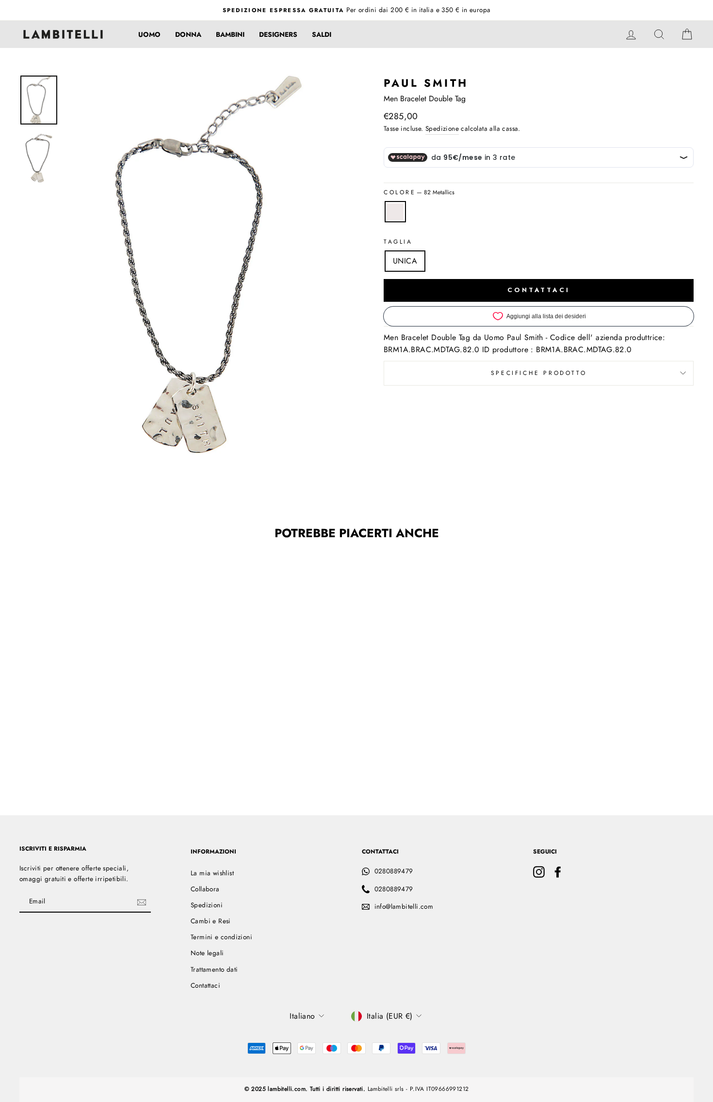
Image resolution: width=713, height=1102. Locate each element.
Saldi (321, 34)
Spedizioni (207, 905)
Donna (188, 34)
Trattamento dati (214, 969)
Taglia (398, 241)
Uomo (149, 34)
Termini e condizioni (221, 937)
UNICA (405, 260)
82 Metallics (395, 211)
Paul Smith (426, 83)
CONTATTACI (538, 290)
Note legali (207, 953)
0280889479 (393, 871)
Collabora (205, 889)
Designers (278, 34)
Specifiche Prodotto (538, 373)
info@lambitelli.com (404, 906)
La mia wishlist (212, 873)
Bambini (230, 34)
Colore (419, 192)
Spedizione (442, 128)
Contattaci (205, 985)
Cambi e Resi (211, 921)
